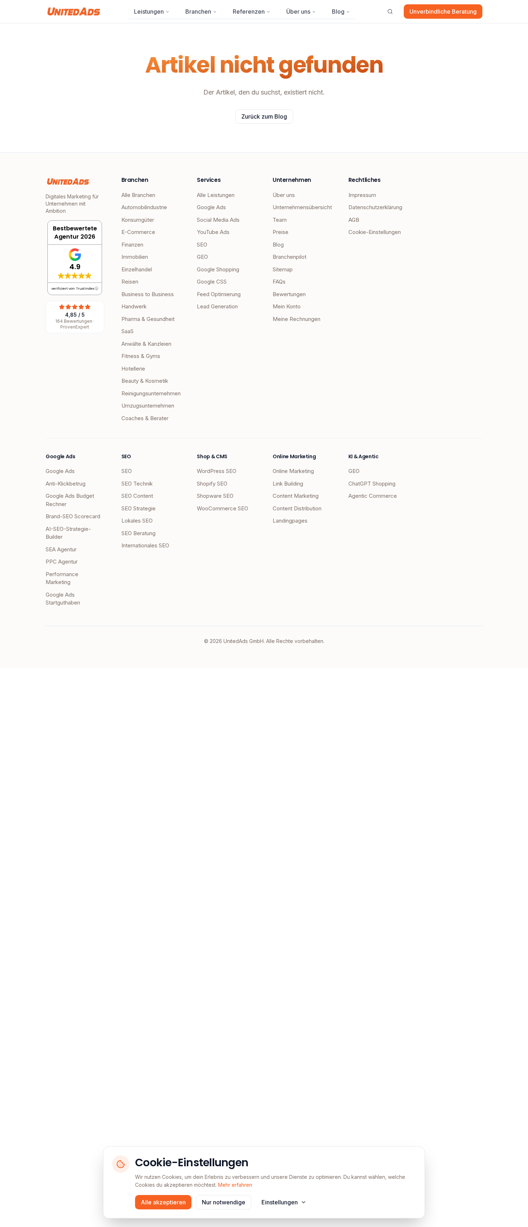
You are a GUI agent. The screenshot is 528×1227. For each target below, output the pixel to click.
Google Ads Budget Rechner (70, 499)
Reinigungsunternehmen (150, 393)
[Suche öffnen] (390, 11)
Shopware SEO (215, 495)
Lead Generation (217, 306)
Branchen (198, 11)
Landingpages (290, 520)
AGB (353, 219)
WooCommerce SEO (222, 508)
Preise (280, 232)
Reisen (129, 281)
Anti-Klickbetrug (65, 483)
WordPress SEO (216, 471)
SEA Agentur (61, 549)
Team (280, 219)
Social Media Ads (218, 219)
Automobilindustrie (144, 207)
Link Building (288, 483)
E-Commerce (138, 232)
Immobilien (134, 256)
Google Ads (211, 207)
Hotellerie (133, 368)
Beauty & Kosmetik (144, 380)
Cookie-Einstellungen (374, 232)
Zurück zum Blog (264, 116)
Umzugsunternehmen (147, 405)
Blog (338, 11)
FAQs (279, 281)
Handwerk (134, 306)
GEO (202, 256)
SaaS (127, 331)
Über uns (298, 11)
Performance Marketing (62, 578)
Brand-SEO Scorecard (73, 516)
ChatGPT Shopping (371, 483)
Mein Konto (287, 306)
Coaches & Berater (144, 418)
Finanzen (132, 244)
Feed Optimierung (219, 294)
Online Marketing (293, 471)
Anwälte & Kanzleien (146, 343)
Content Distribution (297, 508)
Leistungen (149, 11)
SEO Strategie (138, 508)
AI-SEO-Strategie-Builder (68, 533)
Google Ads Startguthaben (63, 598)
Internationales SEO (145, 545)
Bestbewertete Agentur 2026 (75, 232)
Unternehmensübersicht (302, 207)
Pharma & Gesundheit (148, 319)
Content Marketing (296, 495)
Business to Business (147, 294)
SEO (202, 244)
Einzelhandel (136, 269)
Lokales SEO (137, 520)
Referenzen (249, 11)
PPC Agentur (62, 561)
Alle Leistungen (216, 195)
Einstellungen (279, 1202)
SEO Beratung (138, 533)
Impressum (362, 195)
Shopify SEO (212, 483)
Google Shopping (218, 269)
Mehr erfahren (235, 1185)
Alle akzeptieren (163, 1202)
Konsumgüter (137, 219)
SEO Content (137, 495)
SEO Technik (137, 483)
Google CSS (212, 281)
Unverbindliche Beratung (443, 11)
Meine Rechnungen (296, 319)
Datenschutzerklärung (375, 207)
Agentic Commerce (372, 495)
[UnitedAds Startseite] (74, 11)
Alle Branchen (138, 195)
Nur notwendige (223, 1202)
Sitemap (283, 269)
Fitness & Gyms (140, 356)
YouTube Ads (213, 232)
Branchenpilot (289, 256)
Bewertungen (289, 294)
